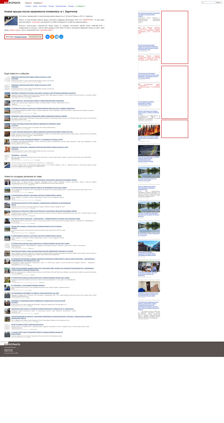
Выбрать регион (8, 351)
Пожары (71, 6)
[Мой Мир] (61, 37)
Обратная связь (8, 349)
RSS (17, 353)
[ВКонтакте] (48, 37)
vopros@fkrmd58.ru (46, 30)
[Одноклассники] (52, 37)
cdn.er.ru (10, 26)
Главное (28, 6)
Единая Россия (20, 37)
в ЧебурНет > (81, 6)
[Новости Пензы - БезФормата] (10, 2)
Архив (35, 6)
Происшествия (61, 6)
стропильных (35, 22)
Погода (51, 6)
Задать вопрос (15, 30)
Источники (43, 6)
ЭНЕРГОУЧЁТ (88, 20)
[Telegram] (57, 37)
